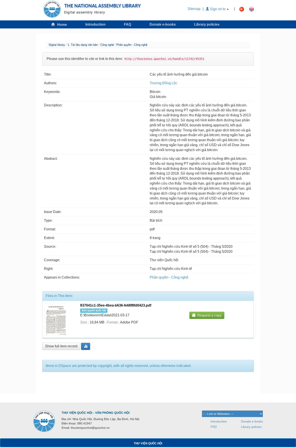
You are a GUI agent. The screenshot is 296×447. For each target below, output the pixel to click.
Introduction (95, 24)
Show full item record (61, 346)
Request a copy (208, 315)
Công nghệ (107, 44)
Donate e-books (163, 24)
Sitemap (194, 9)
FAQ (127, 24)
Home (61, 24)
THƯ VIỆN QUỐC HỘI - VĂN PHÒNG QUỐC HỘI (96, 412)
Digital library (57, 44)
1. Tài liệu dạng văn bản (83, 44)
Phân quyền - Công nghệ (131, 44)
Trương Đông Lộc (163, 83)
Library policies (207, 24)
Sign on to (217, 9)
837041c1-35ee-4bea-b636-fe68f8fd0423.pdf (115, 305)
